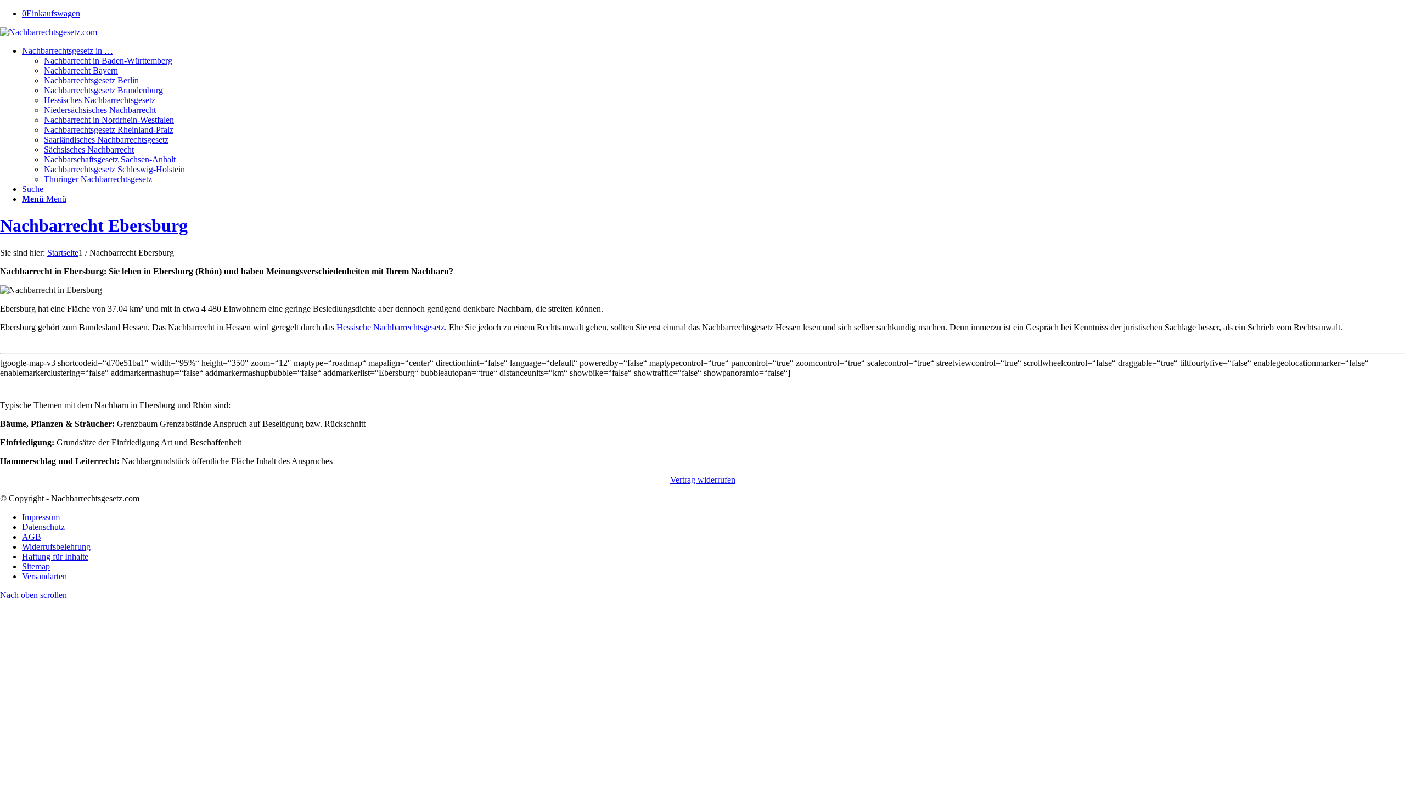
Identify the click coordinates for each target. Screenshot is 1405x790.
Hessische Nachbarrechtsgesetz (390, 327)
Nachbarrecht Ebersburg (94, 225)
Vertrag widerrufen (702, 479)
